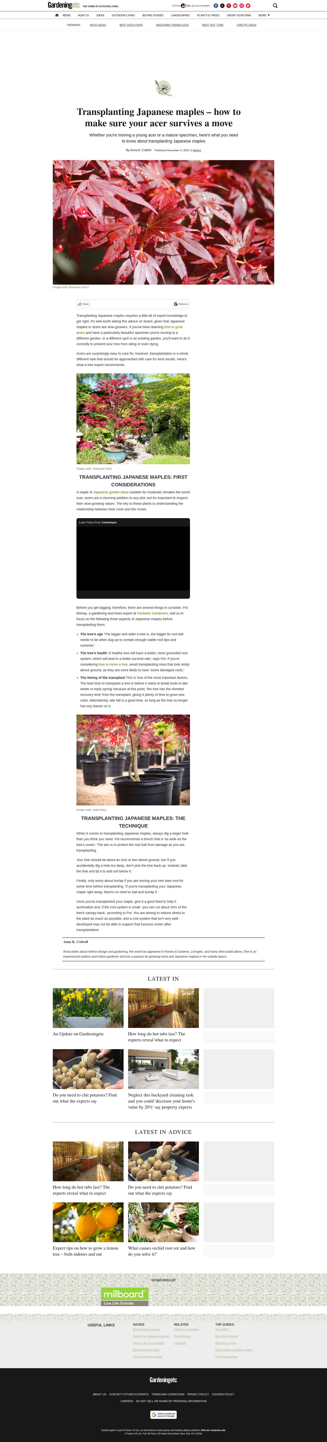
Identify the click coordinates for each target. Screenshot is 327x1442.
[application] (133, 558)
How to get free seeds (147, 1356)
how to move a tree (113, 664)
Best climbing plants (146, 1329)
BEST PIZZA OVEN (131, 24)
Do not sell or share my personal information (171, 1401)
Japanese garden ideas (111, 492)
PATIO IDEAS (98, 24)
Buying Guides (152, 15)
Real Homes (182, 1336)
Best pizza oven (226, 1343)
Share (86, 304)
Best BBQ (222, 1329)
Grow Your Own (239, 15)
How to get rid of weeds (148, 1343)
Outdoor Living (123, 15)
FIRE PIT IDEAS (246, 24)
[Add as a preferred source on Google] (163, 1415)
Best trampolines (226, 1356)
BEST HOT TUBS (212, 24)
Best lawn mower (226, 1336)
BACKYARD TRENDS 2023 (172, 24)
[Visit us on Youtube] (235, 5)
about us (99, 1394)
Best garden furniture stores (233, 1350)
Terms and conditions (168, 1394)
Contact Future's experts (129, 1394)
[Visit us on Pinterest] (229, 5)
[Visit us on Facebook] (216, 5)
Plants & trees (208, 15)
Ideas (100, 15)
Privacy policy (198, 1394)
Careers (127, 1401)
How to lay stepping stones (151, 1336)
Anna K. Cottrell (140, 150)
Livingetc (180, 1343)
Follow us (183, 304)
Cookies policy (223, 1394)
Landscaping (180, 15)
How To (83, 15)
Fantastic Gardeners (152, 613)
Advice (197, 150)
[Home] (57, 15)
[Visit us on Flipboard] (248, 5)
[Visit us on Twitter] (222, 5)
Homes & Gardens (186, 1329)
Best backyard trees (146, 1350)
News (66, 15)
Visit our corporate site (213, 1430)
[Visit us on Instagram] (241, 5)
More (262, 15)
